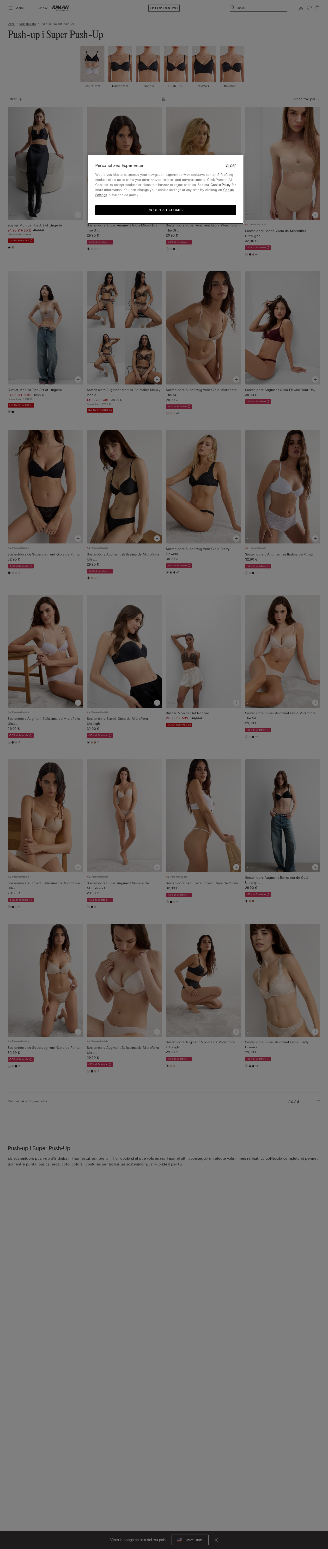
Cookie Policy (221, 185)
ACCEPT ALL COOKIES (165, 210)
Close (231, 166)
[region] (166, 189)
